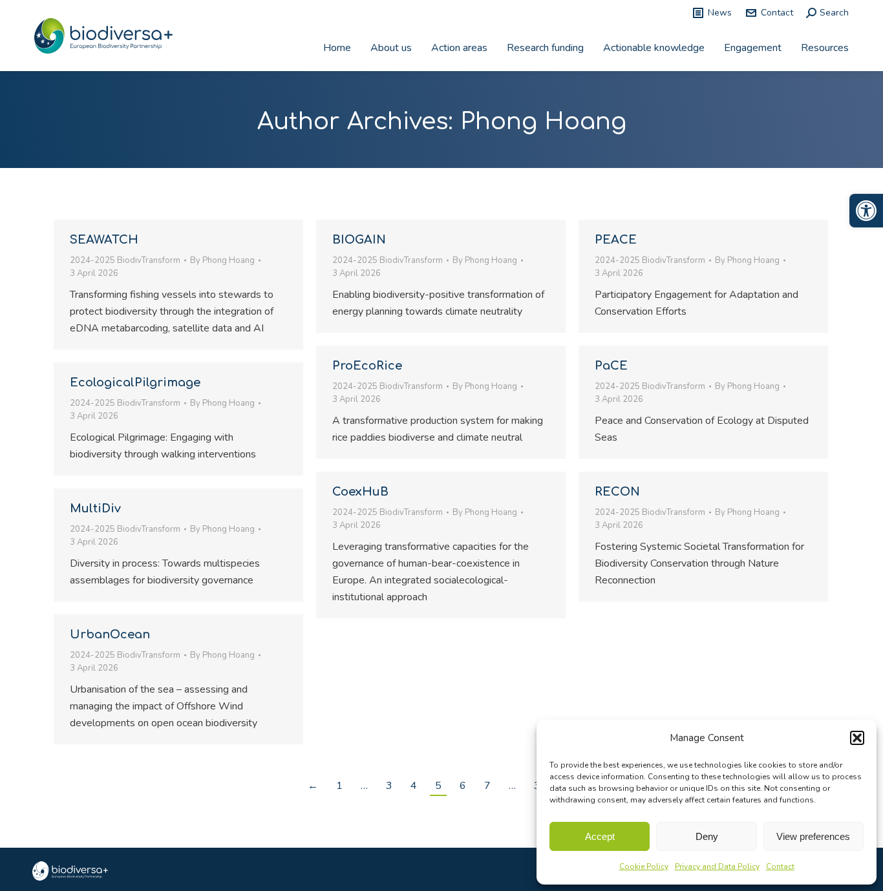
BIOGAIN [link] (359, 239)
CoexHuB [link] (360, 491)
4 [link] (413, 786)
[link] (866, 210)
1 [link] (339, 786)
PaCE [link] (611, 365)
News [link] (720, 12)
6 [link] (463, 786)
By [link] (222, 260)
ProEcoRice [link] (367, 365)
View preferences (813, 836)
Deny (707, 836)
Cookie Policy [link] (643, 866)
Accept (600, 836)
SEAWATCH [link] (104, 239)
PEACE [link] (616, 239)
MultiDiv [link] (95, 508)
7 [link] (487, 786)
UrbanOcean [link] (110, 634)
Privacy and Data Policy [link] (717, 866)
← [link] (313, 786)
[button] (857, 737)
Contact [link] (780, 866)
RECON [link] (617, 491)
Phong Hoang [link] (543, 121)
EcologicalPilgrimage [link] (135, 382)
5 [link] (438, 786)
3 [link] (389, 786)
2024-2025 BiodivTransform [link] (125, 260)
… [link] (364, 786)
